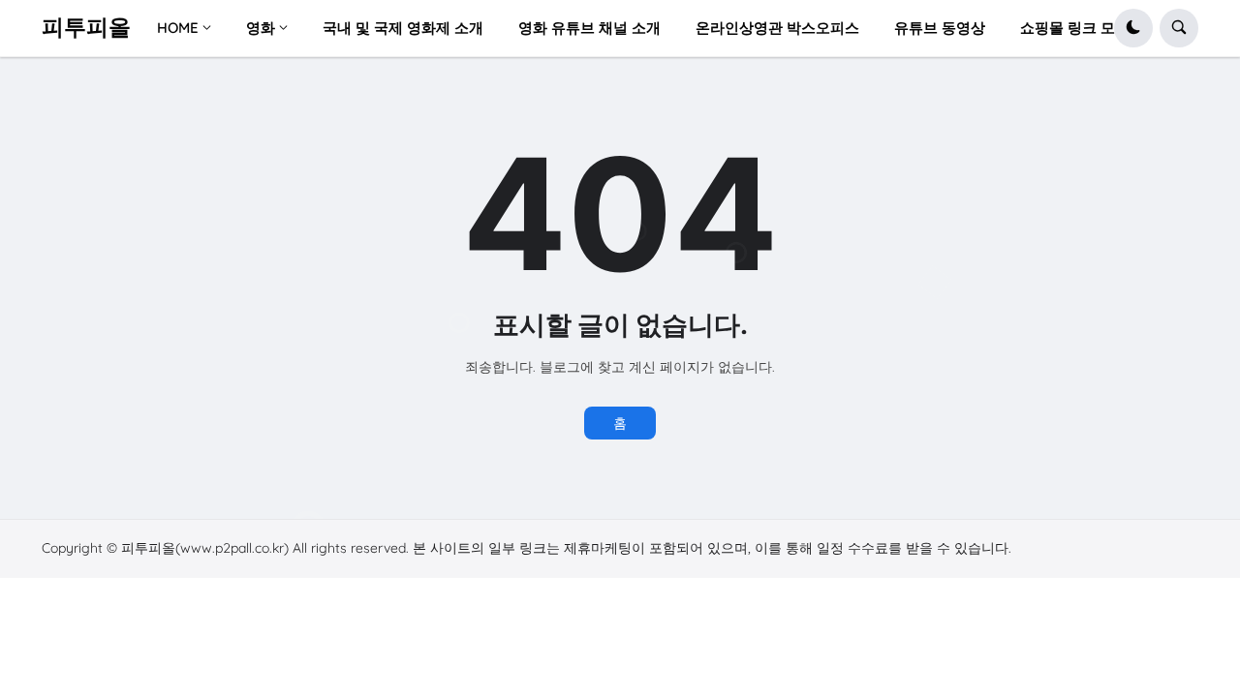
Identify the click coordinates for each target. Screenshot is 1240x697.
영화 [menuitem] (260, 27)
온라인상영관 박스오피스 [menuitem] (777, 27)
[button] (1133, 28)
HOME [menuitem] (178, 27)
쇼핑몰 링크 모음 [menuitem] (1075, 27)
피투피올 (86, 27)
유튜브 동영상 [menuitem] (939, 27)
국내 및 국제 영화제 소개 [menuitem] (403, 27)
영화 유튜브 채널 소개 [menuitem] (589, 27)
